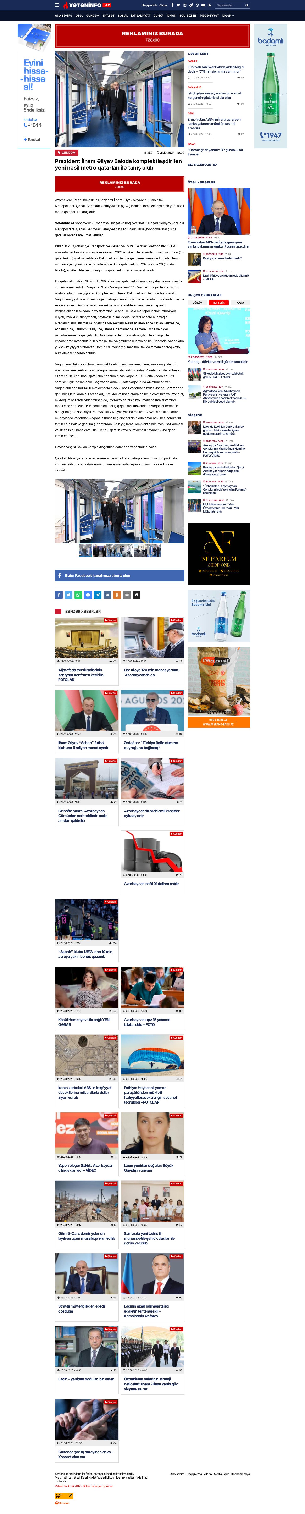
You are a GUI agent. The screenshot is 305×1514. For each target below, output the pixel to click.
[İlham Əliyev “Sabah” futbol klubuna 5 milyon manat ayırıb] (86, 713)
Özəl (79, 15)
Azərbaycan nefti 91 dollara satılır (151, 884)
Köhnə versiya (240, 1474)
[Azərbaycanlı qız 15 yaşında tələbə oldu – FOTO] (152, 990)
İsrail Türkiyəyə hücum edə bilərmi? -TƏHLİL (226, 277)
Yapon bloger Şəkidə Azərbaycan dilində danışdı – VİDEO (85, 1167)
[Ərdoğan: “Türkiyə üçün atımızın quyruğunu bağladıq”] (152, 713)
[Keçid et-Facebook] (172, 5)
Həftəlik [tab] (219, 302)
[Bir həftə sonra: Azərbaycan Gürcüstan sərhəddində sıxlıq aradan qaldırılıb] (86, 781)
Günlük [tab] (197, 302)
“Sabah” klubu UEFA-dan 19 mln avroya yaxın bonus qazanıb (85, 954)
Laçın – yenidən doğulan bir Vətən (86, 1379)
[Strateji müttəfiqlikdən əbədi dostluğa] (86, 1277)
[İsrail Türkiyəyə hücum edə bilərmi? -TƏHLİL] (194, 276)
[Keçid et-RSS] (209, 5)
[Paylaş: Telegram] (98, 595)
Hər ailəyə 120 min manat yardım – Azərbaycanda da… (152, 672)
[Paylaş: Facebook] (59, 595)
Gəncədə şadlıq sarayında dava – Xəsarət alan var (85, 1454)
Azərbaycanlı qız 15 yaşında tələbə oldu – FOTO (147, 1022)
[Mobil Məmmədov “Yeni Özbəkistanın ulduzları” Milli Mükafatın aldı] (194, 505)
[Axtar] (247, 5)
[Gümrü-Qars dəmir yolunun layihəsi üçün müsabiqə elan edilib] (86, 1204)
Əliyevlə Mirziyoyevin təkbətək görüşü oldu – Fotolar (223, 375)
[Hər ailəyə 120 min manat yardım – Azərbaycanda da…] (152, 641)
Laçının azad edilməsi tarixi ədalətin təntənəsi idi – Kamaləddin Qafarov (146, 1311)
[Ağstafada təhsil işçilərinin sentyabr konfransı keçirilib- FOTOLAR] (86, 641)
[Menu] (59, 5)
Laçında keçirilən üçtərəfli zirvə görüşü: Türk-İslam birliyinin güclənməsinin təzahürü (223, 430)
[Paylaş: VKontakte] (107, 595)
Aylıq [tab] (240, 302)
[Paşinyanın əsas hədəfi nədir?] (194, 259)
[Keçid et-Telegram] (191, 5)
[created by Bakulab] (152, 1503)
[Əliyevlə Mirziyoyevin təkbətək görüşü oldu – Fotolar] (194, 374)
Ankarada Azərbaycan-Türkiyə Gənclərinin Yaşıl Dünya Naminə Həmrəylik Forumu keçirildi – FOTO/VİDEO (224, 450)
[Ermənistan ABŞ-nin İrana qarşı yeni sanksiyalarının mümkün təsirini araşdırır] (219, 211)
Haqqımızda (194, 1474)
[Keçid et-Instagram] (185, 5)
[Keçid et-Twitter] (178, 5)
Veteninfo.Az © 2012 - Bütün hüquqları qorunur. (84, 1486)
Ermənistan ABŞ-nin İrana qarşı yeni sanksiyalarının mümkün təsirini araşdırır (214, 123)
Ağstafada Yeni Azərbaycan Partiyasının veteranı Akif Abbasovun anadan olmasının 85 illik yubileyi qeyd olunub (224, 396)
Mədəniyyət (209, 15)
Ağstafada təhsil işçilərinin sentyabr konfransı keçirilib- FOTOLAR (81, 675)
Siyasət (108, 15)
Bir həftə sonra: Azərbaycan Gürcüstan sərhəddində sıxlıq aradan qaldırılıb (83, 816)
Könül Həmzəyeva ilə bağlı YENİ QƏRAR (84, 1022)
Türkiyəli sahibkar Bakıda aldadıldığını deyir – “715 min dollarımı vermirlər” (216, 69)
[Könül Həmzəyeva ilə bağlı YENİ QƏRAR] (86, 990)
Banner (192, 61)
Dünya (158, 15)
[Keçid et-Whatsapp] (197, 5)
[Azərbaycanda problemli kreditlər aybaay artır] (152, 781)
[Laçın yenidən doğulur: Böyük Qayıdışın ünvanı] (152, 1136)
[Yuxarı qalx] (293, 1502)
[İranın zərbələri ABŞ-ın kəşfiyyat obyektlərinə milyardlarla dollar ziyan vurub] (86, 1058)
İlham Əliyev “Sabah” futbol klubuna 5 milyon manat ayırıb (83, 745)
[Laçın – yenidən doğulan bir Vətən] (86, 1350)
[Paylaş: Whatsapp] (78, 595)
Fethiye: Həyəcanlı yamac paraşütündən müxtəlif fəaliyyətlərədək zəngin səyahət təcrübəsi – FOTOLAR (150, 1094)
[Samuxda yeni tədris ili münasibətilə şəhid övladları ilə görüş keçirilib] (152, 1204)
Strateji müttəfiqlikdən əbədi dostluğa (81, 1308)
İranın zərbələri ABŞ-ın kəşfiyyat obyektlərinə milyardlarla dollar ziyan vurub (84, 1092)
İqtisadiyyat (140, 15)
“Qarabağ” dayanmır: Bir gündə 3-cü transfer (215, 152)
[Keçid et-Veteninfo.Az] (87, 5)
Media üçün (221, 1474)
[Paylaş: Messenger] (88, 595)
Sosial (123, 15)
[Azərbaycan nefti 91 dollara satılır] (152, 854)
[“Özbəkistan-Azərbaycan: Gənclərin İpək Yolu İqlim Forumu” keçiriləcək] (194, 486)
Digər (226, 15)
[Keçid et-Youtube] (203, 5)
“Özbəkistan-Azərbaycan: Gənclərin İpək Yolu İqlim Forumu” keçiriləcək (225, 489)
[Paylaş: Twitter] (68, 595)
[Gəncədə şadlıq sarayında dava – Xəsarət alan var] (86, 1423)
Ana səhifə (63, 15)
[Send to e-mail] (127, 595)
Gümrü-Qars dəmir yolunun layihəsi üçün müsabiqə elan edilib (86, 1236)
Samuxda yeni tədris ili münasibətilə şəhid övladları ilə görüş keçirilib (149, 1238)
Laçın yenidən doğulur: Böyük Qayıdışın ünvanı (148, 1167)
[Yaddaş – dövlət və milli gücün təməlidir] (219, 331)
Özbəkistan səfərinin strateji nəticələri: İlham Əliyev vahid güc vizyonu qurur (151, 1384)
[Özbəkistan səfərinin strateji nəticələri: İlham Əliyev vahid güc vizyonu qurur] (152, 1350)
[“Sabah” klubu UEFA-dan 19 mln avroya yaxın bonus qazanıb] (86, 922)
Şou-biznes (188, 15)
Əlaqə (208, 1474)
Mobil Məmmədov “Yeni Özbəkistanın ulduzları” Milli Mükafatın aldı (221, 508)
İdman (171, 15)
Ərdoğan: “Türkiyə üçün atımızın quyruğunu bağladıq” (151, 745)
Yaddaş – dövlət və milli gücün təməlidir (218, 362)
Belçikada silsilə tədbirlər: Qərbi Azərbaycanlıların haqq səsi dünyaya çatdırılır (223, 470)
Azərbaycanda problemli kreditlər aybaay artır (151, 813)
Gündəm (92, 15)
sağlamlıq (194, 87)
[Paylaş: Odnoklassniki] (117, 595)
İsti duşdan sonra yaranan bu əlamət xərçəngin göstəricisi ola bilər (214, 95)
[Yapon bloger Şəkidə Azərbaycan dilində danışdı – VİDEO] (86, 1136)
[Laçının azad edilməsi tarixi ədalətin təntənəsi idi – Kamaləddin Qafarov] (152, 1277)
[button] (180, 482)
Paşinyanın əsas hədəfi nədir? (222, 258)
